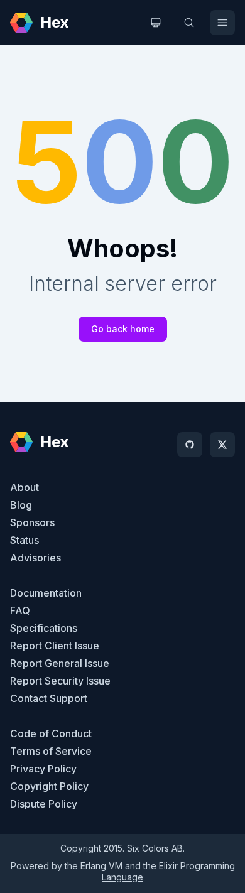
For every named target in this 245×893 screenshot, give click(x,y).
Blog (21, 505)
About (24, 487)
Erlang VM (101, 865)
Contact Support (48, 698)
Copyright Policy (49, 786)
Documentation (46, 593)
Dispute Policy (43, 804)
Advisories (35, 558)
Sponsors (32, 522)
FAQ (20, 610)
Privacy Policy (43, 769)
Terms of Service (51, 751)
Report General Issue (59, 663)
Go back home (123, 328)
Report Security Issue (60, 681)
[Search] (189, 22)
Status (24, 540)
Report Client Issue (54, 646)
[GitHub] (189, 444)
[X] (222, 444)
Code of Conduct (51, 733)
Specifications (43, 628)
